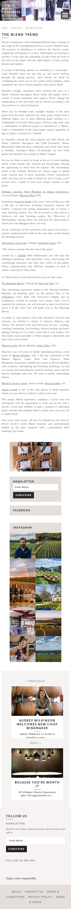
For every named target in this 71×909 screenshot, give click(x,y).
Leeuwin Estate (23, 201)
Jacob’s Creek (9, 389)
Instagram (22, 527)
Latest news (16, 28)
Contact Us (34, 891)
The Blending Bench (13, 283)
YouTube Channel (30, 869)
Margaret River (27, 195)
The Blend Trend (34, 28)
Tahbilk (22, 255)
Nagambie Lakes (47, 243)
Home (4, 28)
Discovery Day (10, 345)
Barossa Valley (52, 383)
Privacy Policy (40, 897)
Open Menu (65, 15)
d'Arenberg (8, 297)
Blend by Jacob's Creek (14, 383)
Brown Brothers (21, 355)
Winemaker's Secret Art (14, 243)
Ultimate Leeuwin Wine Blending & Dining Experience (35, 191)
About (17, 891)
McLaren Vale (46, 283)
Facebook (10, 869)
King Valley (44, 345)
